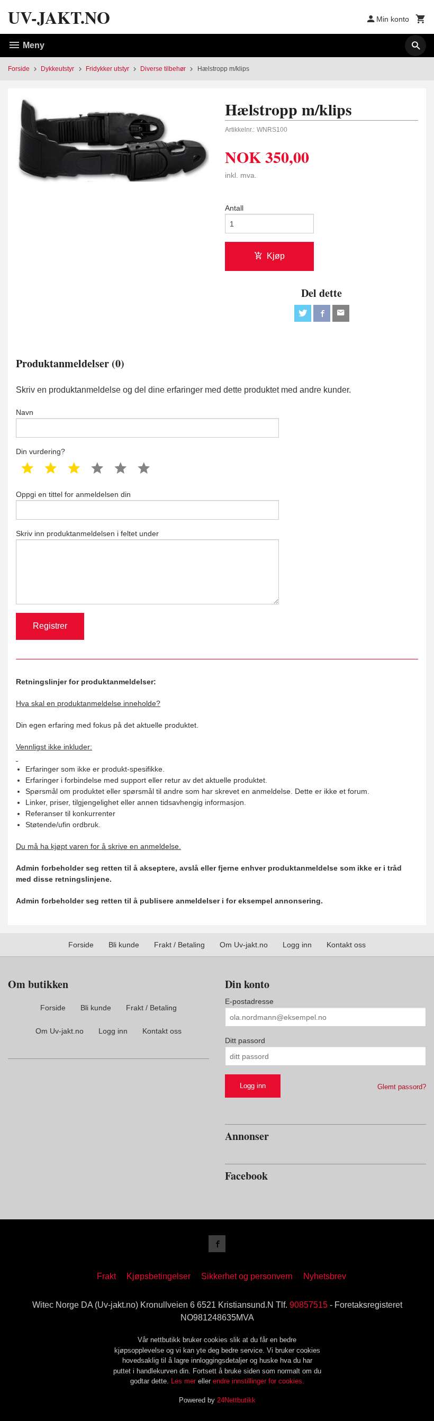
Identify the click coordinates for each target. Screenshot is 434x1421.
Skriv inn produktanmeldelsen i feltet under (87, 533)
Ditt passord (245, 1040)
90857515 (309, 1304)
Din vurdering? (40, 451)
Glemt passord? (401, 1087)
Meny (32, 45)
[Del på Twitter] (302, 313)
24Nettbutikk (236, 1400)
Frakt (106, 1276)
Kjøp (276, 255)
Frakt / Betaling (179, 944)
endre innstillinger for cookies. (258, 1381)
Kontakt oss (346, 944)
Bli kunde (123, 944)
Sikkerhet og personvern (247, 1276)
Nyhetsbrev (324, 1276)
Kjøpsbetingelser (158, 1276)
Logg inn (297, 944)
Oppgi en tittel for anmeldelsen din (73, 494)
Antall (234, 208)
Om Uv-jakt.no (244, 944)
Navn (24, 412)
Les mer (184, 1381)
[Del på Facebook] (321, 313)
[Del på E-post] (340, 313)
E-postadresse (249, 1001)
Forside (19, 69)
